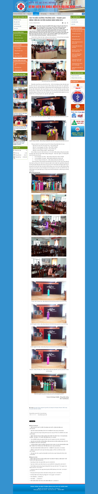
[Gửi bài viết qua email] (63, 22)
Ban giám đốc (17, 22)
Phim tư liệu (52, 13)
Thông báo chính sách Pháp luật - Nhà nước (77, 60)
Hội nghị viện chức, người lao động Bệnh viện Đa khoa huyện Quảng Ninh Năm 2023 (49, 453)
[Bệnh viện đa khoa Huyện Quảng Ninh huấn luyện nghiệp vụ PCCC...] (20, 135)
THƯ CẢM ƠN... (33, 476)
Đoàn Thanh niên (18, 56)
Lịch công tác (76, 17)
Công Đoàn (17, 53)
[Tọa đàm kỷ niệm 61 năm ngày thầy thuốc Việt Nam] (20, 107)
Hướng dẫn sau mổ (76, 39)
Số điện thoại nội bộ (76, 33)
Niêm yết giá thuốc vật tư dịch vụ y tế (77, 42)
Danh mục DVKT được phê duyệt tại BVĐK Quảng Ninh (76, 55)
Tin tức (36, 13)
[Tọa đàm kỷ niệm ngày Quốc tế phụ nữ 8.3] (20, 93)
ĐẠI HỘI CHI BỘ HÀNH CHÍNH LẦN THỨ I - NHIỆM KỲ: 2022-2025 (45, 447)
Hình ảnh (16, 28)
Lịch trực (73, 24)
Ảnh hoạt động (43, 13)
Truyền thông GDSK (78, 73)
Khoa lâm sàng (18, 35)
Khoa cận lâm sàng (19, 38)
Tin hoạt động (18, 48)
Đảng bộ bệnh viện (19, 50)
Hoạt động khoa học (20, 60)
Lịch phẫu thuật (74, 22)
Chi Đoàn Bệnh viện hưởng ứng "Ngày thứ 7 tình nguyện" (42, 474)
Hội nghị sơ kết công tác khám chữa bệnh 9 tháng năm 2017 (43, 472)
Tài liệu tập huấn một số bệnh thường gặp (77, 64)
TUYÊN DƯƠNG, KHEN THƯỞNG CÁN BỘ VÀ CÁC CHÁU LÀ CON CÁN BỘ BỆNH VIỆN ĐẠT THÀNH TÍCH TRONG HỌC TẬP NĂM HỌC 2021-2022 (49, 445)
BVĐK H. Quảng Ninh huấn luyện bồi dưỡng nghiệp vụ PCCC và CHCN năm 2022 (48, 449)
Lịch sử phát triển (17, 26)
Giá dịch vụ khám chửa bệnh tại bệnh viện (77, 50)
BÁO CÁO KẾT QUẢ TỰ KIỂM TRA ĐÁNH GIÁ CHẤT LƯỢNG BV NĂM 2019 (47, 427)
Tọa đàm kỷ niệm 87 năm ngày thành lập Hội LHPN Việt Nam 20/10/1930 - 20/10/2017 (48, 469)
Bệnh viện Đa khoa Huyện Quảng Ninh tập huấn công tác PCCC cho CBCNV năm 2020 (49, 432)
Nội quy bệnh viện (76, 36)
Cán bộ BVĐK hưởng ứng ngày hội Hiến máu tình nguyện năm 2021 (45, 439)
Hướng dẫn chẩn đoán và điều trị (77, 68)
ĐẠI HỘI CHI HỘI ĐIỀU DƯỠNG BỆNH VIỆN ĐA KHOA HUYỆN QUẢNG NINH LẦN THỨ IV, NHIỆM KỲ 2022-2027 (49, 442)
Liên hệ (59, 13)
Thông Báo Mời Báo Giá (77, 31)
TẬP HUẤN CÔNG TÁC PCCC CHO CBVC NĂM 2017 (41, 480)
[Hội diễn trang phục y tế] (20, 81)
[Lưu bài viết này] (67, 22)
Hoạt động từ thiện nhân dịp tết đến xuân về (39, 462)
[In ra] (65, 22)
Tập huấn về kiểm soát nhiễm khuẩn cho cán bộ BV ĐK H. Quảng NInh (45, 464)
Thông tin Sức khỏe (75, 75)
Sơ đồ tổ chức (17, 24)
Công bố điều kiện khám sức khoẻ (77, 46)
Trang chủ (29, 13)
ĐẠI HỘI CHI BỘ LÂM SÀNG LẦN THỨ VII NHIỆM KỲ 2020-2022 (44, 430)
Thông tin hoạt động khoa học (20, 64)
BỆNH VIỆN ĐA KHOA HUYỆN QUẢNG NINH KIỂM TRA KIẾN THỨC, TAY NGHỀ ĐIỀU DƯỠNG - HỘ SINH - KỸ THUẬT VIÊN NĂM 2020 (48, 436)
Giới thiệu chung (17, 19)
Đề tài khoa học (18, 67)
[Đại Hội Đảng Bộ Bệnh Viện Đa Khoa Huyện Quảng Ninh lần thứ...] (20, 120)
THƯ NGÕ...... (33, 478)
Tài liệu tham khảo (18, 70)
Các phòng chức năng (19, 40)
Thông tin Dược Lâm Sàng (76, 77)
